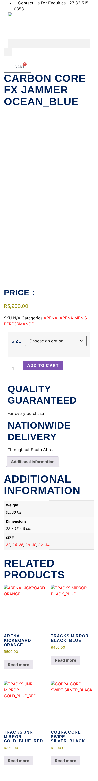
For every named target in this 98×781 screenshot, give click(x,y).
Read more (18, 664)
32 (40, 545)
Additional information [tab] (33, 461)
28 (27, 545)
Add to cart (43, 365)
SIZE (16, 341)
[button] (49, 43)
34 (47, 545)
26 (21, 545)
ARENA (50, 317)
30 (34, 545)
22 (8, 545)
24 (14, 545)
